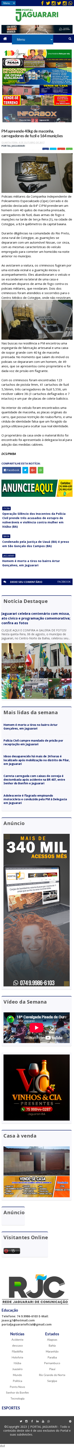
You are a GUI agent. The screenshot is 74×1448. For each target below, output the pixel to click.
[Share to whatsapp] (40, 470)
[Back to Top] (70, 1421)
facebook (64, 581)
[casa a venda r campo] (37, 94)
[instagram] (53, 3)
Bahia (6, 536)
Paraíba (52, 1357)
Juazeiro (17, 1369)
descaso (17, 1345)
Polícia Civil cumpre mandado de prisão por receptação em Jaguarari (33, 742)
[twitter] (48, 3)
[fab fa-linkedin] (37, 1421)
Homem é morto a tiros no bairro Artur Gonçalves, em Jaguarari (31, 563)
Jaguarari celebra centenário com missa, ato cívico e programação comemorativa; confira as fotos (35, 618)
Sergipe (52, 1381)
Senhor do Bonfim (17, 1392)
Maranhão (52, 1351)
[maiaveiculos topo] (37, 67)
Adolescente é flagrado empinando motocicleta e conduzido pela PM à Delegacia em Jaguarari (35, 799)
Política (17, 1381)
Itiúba (6, 508)
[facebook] (42, 3)
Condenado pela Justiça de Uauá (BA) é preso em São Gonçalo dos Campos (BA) (35, 544)
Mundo (17, 1375)
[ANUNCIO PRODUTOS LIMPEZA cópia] (37, 83)
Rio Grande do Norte (52, 1375)
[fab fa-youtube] (43, 1421)
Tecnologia (17, 1398)
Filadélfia (17, 1351)
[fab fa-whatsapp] (70, 3)
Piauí (52, 1369)
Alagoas (52, 1339)
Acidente (17, 1339)
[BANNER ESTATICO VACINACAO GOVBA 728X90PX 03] (37, 32)
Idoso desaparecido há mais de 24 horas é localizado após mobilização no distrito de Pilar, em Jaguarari (36, 760)
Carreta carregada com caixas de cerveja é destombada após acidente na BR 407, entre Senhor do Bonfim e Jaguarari (34, 779)
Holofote (17, 1357)
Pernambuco (52, 1363)
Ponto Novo (17, 1386)
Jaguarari (8, 555)
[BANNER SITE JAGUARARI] (37, 57)
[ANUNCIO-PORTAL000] (37, 496)
